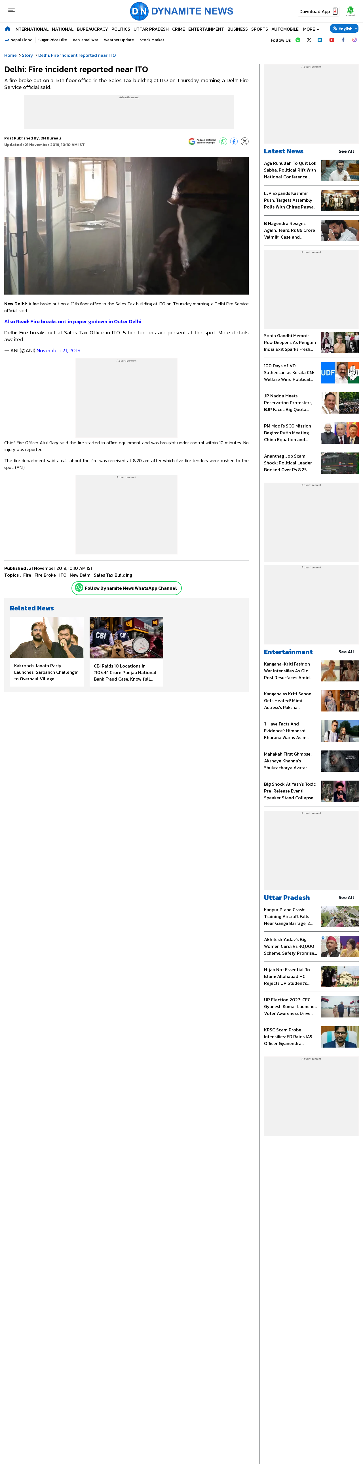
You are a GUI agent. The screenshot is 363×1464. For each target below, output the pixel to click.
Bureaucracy (92, 29)
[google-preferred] (202, 141)
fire (27, 575)
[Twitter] (245, 141)
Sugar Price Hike (52, 40)
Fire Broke (45, 575)
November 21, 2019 (59, 350)
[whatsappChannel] (350, 11)
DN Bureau (51, 138)
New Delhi (80, 575)
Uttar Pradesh (151, 29)
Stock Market (152, 40)
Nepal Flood (21, 40)
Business (237, 29)
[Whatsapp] (79, 587)
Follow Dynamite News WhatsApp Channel (131, 588)
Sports (259, 29)
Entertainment (206, 29)
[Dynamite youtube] (332, 40)
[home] (8, 28)
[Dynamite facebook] (343, 40)
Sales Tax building (113, 575)
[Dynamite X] (309, 40)
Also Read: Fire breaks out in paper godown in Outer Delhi (73, 321)
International (31, 29)
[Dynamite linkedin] (320, 40)
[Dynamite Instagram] (354, 40)
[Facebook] (234, 141)
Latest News (283, 151)
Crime (178, 29)
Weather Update (119, 40)
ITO (62, 575)
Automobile (285, 29)
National (62, 29)
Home (10, 55)
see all (346, 151)
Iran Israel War (85, 40)
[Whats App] (223, 141)
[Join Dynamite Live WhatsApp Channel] (298, 40)
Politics (120, 29)
